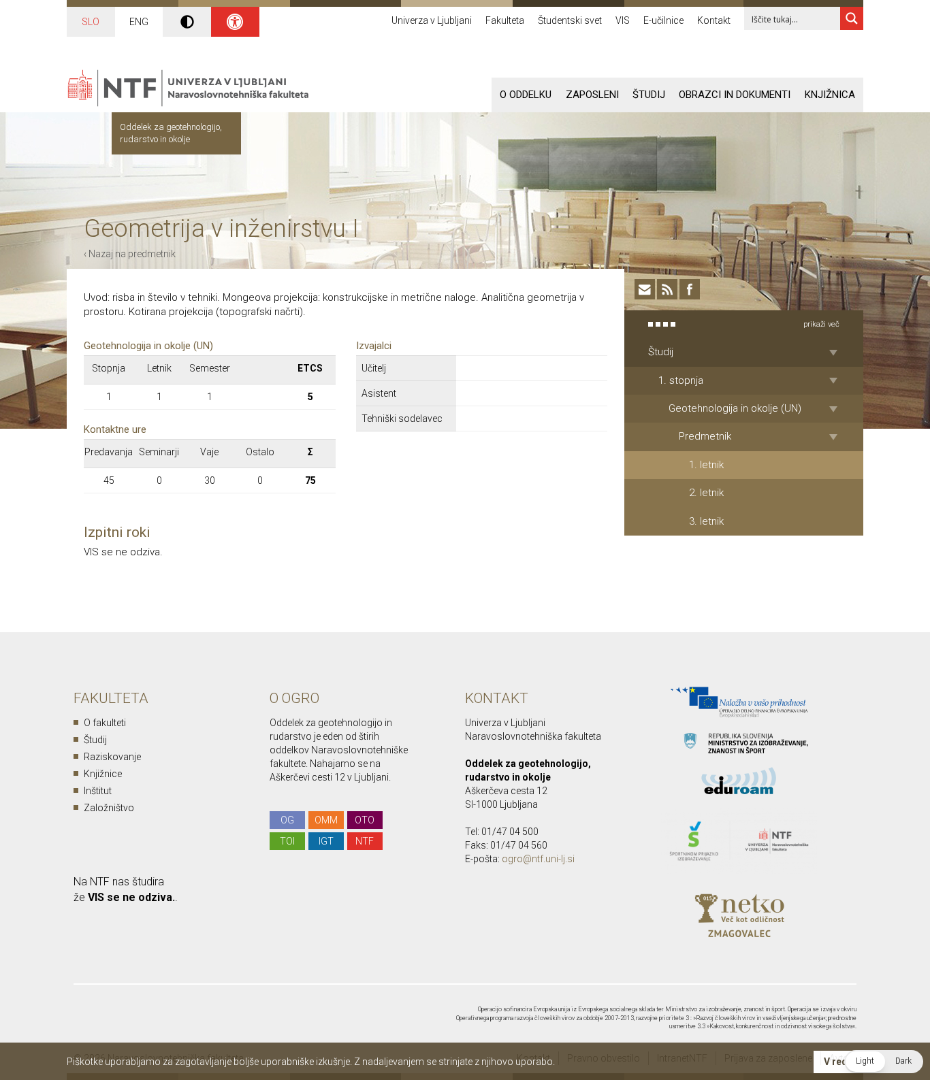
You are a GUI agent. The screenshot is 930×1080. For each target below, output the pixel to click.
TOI (287, 841)
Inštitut (98, 790)
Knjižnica (830, 94)
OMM (326, 820)
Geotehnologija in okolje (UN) (735, 408)
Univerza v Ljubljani (431, 20)
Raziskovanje (112, 756)
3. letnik (706, 521)
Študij (648, 94)
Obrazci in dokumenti (734, 94)
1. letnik (706, 465)
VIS (622, 20)
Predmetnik (705, 436)
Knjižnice (103, 773)
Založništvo (109, 807)
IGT (326, 841)
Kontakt (714, 20)
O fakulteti (105, 722)
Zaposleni (592, 94)
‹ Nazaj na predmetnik (130, 253)
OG (287, 820)
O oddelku (525, 94)
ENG (138, 21)
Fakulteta (504, 20)
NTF (364, 841)
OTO (364, 820)
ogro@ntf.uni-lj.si (538, 858)
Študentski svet (570, 20)
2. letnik (706, 493)
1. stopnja (680, 380)
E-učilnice (663, 20)
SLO (90, 21)
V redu (838, 1061)
